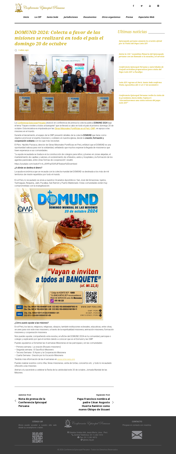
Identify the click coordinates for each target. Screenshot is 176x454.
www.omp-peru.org (66, 359)
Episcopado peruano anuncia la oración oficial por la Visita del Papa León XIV (140, 42)
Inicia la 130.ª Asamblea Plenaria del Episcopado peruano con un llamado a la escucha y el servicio (141, 55)
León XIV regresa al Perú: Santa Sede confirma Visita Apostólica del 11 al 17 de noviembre (140, 83)
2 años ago (23, 50)
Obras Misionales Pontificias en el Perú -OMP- (75, 128)
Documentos (89, 17)
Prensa (129, 17)
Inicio (26, 17)
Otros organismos (111, 17)
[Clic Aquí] (137, 434)
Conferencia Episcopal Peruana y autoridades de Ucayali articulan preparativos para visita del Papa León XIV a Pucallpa (141, 69)
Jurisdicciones (71, 17)
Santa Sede (52, 17)
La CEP (37, 17)
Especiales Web (146, 17)
